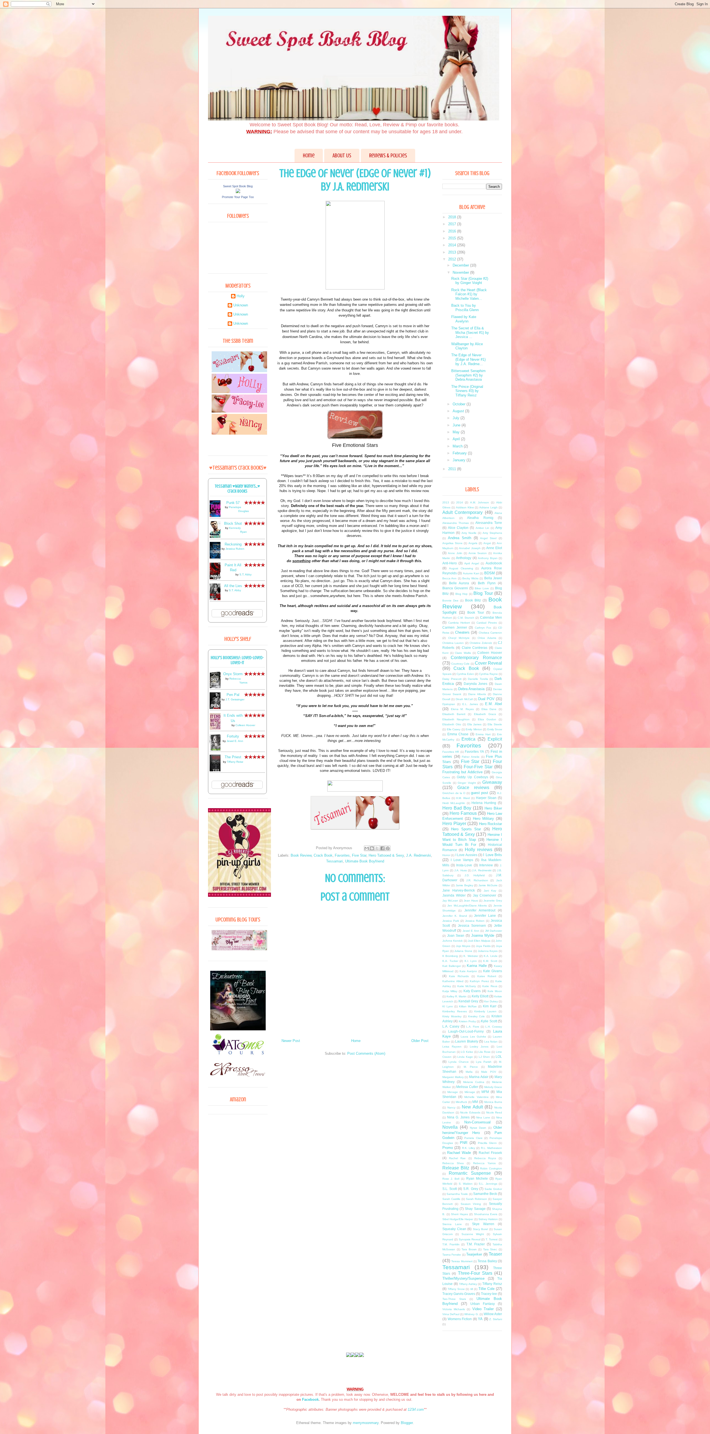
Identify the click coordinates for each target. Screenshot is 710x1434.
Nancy (451, 1107)
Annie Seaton (477, 553)
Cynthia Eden (465, 673)
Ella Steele (495, 724)
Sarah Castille (451, 1198)
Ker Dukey (491, 1001)
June (457, 425)
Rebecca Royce (485, 1158)
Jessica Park (450, 920)
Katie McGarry (466, 986)
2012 (452, 259)
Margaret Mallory (453, 1077)
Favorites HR (450, 751)
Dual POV (486, 699)
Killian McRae (468, 1006)
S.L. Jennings (488, 1183)
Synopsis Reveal (469, 1239)
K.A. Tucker (450, 960)
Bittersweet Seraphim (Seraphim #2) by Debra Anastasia (468, 375)
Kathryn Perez (479, 981)
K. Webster (470, 955)
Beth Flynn (487, 583)
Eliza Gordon (487, 719)
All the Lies (233, 586)
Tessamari (334, 861)
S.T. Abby (245, 574)
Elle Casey (454, 729)
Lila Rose (484, 1051)
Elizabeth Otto (451, 724)
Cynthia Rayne (488, 673)
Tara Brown (469, 1249)
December (461, 265)
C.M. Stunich (466, 617)
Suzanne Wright (473, 1234)
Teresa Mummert (461, 1261)
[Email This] (366, 848)
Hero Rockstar (490, 824)
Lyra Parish (483, 1061)
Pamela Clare (473, 1137)
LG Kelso (467, 1051)
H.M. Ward (463, 798)
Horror (446, 855)
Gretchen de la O (453, 793)
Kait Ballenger (451, 965)
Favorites (342, 855)
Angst (487, 543)
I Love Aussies (466, 855)
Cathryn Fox (483, 627)
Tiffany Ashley (468, 1284)
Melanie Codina (474, 1082)
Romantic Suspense (470, 1173)
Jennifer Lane (485, 915)
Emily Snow (494, 729)
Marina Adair (478, 1077)
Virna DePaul (450, 1314)
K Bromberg (450, 955)
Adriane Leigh (488, 507)
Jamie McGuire (488, 885)
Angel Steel (488, 538)
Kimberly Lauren (485, 1011)
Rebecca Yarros (484, 1163)
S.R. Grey (470, 1188)
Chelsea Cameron (490, 632)
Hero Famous (463, 813)
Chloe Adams (487, 637)
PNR (463, 1143)
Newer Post (291, 1041)
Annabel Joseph (469, 548)
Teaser (495, 1254)
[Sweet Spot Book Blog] (238, 192)
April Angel (471, 563)
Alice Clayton (458, 527)
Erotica (468, 739)
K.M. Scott (490, 960)
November (461, 272)
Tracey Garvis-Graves (458, 1293)
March (458, 446)
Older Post (419, 1041)
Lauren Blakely (466, 1041)
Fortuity (233, 736)
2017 (452, 224)
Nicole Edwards (470, 1112)
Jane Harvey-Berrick (458, 890)
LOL (499, 1056)
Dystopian (448, 704)
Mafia (469, 1071)
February (460, 453)
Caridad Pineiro (486, 622)
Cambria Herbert (459, 622)
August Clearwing (461, 568)
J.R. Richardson (477, 880)
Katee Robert (486, 976)
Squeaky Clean (454, 1229)
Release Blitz (455, 1168)
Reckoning (233, 544)
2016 (452, 231)
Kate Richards (459, 976)
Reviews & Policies (388, 155)
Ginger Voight (467, 782)
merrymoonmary (366, 1423)
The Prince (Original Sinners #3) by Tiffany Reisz (467, 391)
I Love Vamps (462, 860)
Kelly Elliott (480, 996)
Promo (447, 1148)
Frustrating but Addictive (462, 772)
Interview (486, 865)
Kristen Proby (467, 1021)
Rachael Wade (459, 1153)
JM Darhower (493, 930)
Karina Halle (477, 966)
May (457, 432)
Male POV (488, 1071)
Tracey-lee (489, 1293)
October (459, 404)
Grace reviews (473, 787)
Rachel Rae (457, 1158)
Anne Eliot (494, 548)
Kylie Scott (489, 1021)
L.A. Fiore (472, 1026)
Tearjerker (474, 1254)
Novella (450, 1127)
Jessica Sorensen (472, 925)
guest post (479, 793)
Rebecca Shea (453, 1163)
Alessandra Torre (488, 522)
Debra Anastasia (471, 689)
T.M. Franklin (451, 1244)
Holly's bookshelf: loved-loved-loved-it (237, 660)
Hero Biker (493, 808)
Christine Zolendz (481, 642)
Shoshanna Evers (486, 1214)
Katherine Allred (452, 981)
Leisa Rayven (452, 1046)
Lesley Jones (479, 1046)
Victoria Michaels (453, 1309)
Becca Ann (449, 578)
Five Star (359, 855)
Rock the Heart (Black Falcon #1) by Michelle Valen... (469, 294)
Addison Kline (465, 507)
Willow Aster (493, 1314)
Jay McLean (450, 900)
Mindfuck (461, 1101)
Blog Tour (483, 593)
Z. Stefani (495, 1319)
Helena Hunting (483, 803)
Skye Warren (483, 1224)
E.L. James (470, 704)
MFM (485, 1092)
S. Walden (466, 1183)
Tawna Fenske (451, 1254)
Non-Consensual (477, 1122)
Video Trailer (483, 1309)
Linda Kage (465, 1056)
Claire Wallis (463, 652)
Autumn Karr (471, 573)
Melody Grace (493, 1087)
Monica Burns (493, 1101)
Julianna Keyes (488, 950)
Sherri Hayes (459, 1214)
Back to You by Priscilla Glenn (465, 307)
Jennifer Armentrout (479, 910)
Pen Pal (233, 695)
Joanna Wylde (483, 935)
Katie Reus (489, 986)
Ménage (470, 1092)
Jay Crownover (484, 895)
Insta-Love (464, 865)
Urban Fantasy (482, 1303)
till (471, 1288)
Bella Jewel (493, 578)
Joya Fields (483, 946)
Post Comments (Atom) (366, 1053)
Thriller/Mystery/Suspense (463, 1278)
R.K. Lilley (468, 1147)
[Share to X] (377, 848)
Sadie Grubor (493, 1188)
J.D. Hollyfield (475, 875)
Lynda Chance (458, 1061)
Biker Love (482, 588)
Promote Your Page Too (238, 197)
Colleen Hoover (245, 725)
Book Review (301, 855)
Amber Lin (482, 527)
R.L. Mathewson (491, 1147)
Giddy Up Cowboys (472, 777)
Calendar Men (491, 617)
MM (475, 1101)
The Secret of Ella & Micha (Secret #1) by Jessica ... (470, 332)
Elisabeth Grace (485, 714)
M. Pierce (471, 1066)
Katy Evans (472, 991)
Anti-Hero (449, 563)
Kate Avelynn (468, 971)
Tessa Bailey (487, 1261)
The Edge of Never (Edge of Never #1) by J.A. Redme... (468, 359)
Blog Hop (461, 593)
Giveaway (492, 782)
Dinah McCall (464, 699)
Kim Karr (489, 1006)
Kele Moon (495, 991)
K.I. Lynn (471, 960)
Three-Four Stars (475, 1273)
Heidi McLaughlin (453, 803)
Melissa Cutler (467, 1087)
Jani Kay (490, 890)
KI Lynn (447, 1006)
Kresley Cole (476, 1016)
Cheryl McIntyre (459, 637)
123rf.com (416, 1409)
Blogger (407, 1423)
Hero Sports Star (466, 829)
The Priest (233, 757)
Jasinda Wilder (454, 895)
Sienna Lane (452, 1224)
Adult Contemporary (462, 512)
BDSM (489, 573)
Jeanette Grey (492, 900)
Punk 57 (233, 503)
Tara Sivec (490, 1249)
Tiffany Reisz (235, 761)
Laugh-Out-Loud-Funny (466, 1031)
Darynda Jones (476, 683)
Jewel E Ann (471, 930)
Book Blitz (473, 600)
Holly (241, 296)
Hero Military (483, 818)
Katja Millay (449, 991)
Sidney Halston (488, 1219)
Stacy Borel (480, 1229)
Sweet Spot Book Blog (238, 186)
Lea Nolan (491, 1041)
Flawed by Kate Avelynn (463, 319)
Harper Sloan (486, 798)
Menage (452, 1092)
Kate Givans (492, 971)
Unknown (240, 305)
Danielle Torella (478, 678)
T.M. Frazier (475, 1244)
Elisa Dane (489, 709)
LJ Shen (484, 1056)
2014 (452, 245)
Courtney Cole (460, 663)
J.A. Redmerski (418, 855)
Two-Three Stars (454, 1298)
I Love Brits (492, 855)
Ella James (474, 724)
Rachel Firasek (490, 1152)
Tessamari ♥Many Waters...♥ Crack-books (237, 489)
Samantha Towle (457, 1193)
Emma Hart (483, 734)
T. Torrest (492, 1239)
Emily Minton (474, 729)
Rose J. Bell (450, 1178)
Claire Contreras (475, 647)
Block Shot (233, 523)
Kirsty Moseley (452, 1016)
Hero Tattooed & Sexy (386, 855)
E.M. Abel (493, 704)
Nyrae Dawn (478, 1127)
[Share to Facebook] (382, 848)
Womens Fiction (460, 1319)
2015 (452, 238)
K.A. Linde (491, 955)
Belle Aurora (459, 583)
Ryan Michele (477, 1178)
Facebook (310, 1399)
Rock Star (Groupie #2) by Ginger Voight (469, 280)
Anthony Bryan (488, 558)
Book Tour (475, 612)
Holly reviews (478, 849)
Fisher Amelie (471, 756)
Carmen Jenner (454, 627)
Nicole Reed (494, 1112)
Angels (472, 543)
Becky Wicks (470, 578)
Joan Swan (456, 935)
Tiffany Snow (456, 1288)
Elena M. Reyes (462, 709)
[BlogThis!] (372, 848)
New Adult (472, 1107)
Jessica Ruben (234, 548)
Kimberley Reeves (454, 1011)
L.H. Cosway (493, 1026)
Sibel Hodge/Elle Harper (457, 1219)
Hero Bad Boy (456, 808)
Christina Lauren (453, 642)
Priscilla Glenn (487, 1142)
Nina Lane (483, 1117)
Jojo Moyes (463, 946)
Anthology (463, 558)
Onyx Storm (233, 674)
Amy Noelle (469, 532)
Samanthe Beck (485, 1193)
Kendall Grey (468, 1001)
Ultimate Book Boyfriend (364, 861)
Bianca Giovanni (455, 588)
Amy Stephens (492, 532)
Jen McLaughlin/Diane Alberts (467, 905)
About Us (342, 155)
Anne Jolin (455, 553)
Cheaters (462, 632)
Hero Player (454, 823)
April (457, 439)
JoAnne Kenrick (452, 940)
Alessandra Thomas (455, 522)
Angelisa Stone (452, 543)
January (459, 460)
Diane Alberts (477, 694)
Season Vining (471, 1203)
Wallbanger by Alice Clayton (467, 346)
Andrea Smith (459, 538)
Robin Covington (491, 1168)
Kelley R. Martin (456, 996)
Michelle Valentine (476, 1096)
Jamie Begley (464, 885)
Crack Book (323, 855)
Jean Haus (471, 900)
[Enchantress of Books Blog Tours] (238, 1029)
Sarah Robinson (476, 1198)
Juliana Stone (463, 950)
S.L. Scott (449, 1188)
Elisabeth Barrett (453, 714)
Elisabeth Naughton (456, 719)
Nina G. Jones (458, 1117)
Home (309, 155)
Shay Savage (475, 1208)
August (459, 411)
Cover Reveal (488, 663)
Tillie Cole (486, 1289)
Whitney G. (471, 1314)
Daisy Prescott (452, 678)
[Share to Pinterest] (387, 848)
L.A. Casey (450, 1026)
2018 (452, 217)
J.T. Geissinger (234, 699)
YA (480, 1319)
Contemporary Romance (476, 657)
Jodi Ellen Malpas (479, 940)
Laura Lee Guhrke (473, 1036)
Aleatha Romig (480, 517)
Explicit (495, 739)
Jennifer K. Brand (454, 915)
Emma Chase (458, 734)
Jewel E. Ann (235, 740)
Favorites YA (474, 751)
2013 (452, 252)
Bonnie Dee (450, 600)
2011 (452, 469)
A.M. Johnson (479, 502)
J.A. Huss (460, 870)
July (456, 418)
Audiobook (494, 563)
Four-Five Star (478, 766)
